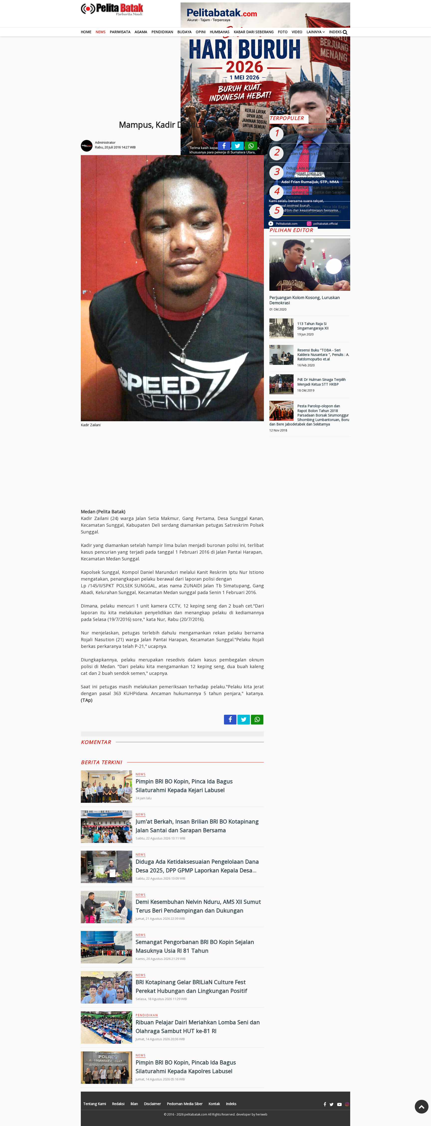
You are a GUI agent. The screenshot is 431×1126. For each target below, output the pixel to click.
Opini (201, 31)
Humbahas (219, 31)
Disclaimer (152, 1103)
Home (86, 31)
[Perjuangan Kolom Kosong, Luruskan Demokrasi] (309, 281)
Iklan (134, 1103)
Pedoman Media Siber (185, 1103)
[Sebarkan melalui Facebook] (224, 146)
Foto (283, 31)
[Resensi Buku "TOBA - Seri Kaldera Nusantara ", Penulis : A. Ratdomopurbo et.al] (281, 357)
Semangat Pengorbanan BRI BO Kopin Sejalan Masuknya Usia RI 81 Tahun (317, 151)
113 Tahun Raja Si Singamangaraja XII (312, 325)
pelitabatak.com (195, 1114)
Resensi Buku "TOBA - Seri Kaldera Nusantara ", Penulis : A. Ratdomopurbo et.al (323, 354)
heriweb (261, 1114)
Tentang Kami (94, 1103)
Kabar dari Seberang (254, 31)
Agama (141, 31)
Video (297, 31)
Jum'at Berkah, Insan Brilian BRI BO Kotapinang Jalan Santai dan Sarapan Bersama (315, 192)
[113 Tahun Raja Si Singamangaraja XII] (281, 330)
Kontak (214, 1103)
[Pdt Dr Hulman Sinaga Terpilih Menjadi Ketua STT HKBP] (281, 386)
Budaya (184, 31)
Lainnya (314, 31)
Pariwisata (120, 31)
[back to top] (422, 1107)
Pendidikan (162, 31)
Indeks (335, 31)
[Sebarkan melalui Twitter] (237, 146)
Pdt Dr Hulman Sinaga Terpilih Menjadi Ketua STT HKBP (321, 381)
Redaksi (118, 1103)
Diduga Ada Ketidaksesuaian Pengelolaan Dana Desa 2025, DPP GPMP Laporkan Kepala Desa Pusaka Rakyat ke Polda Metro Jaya (197, 870)
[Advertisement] (215, 71)
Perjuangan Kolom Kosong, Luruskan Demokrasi (304, 300)
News (101, 31)
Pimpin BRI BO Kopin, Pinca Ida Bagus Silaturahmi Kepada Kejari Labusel (317, 209)
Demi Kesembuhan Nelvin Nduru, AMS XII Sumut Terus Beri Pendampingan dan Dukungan (317, 134)
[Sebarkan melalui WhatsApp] (251, 146)
